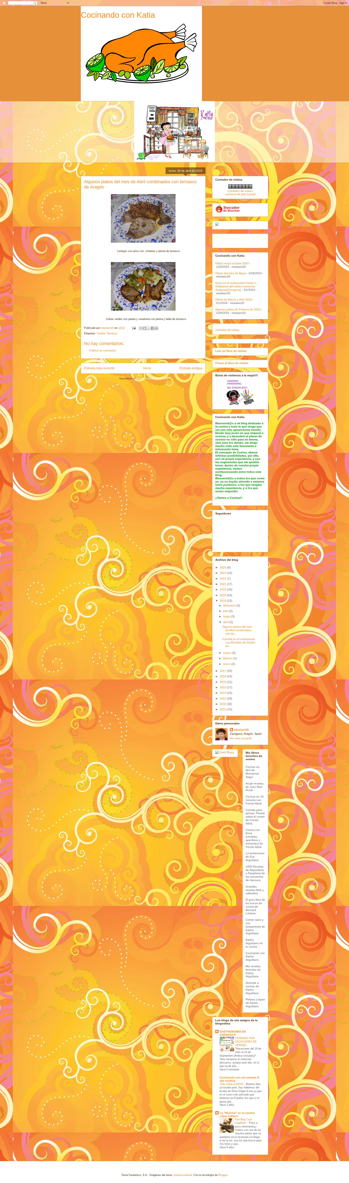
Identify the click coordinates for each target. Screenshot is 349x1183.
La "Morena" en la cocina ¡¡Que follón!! (237, 1114)
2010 (223, 709)
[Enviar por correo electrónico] (141, 328)
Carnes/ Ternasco (107, 333)
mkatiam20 (241, 729)
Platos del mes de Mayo (230, 273)
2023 (223, 573)
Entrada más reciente (99, 368)
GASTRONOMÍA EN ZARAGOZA (233, 1033)
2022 (223, 578)
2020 (223, 589)
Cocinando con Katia (118, 15)
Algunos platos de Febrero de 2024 (238, 309)
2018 (223, 600)
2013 (223, 692)
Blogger (222, 1175)
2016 (223, 676)
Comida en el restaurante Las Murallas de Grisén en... (238, 642)
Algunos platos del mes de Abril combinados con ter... (237, 630)
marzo (227, 652)
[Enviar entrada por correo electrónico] (134, 327)
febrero (228, 658)
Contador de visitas (240, 191)
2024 (223, 567)
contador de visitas (227, 329)
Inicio (147, 368)
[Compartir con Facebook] (152, 328)
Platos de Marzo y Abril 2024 (233, 299)
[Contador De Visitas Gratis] (240, 187)
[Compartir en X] (149, 328)
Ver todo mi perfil (240, 738)
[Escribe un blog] (145, 328)
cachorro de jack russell (240, 194)
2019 (223, 595)
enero (227, 664)
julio (226, 611)
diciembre (230, 605)
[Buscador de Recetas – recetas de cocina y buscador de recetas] (228, 212)
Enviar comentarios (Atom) (151, 378)
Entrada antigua (191, 368)
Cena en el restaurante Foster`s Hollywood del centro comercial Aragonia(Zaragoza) (235, 286)
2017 (223, 670)
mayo (227, 616)
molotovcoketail (182, 1175)
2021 (223, 584)
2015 (223, 682)
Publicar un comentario (102, 350)
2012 (223, 698)
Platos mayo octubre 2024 (232, 263)
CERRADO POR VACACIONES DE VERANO (246, 1042)
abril (226, 622)
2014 (223, 687)
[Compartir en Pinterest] (156, 328)
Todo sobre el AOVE (232, 1084)
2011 (223, 704)
